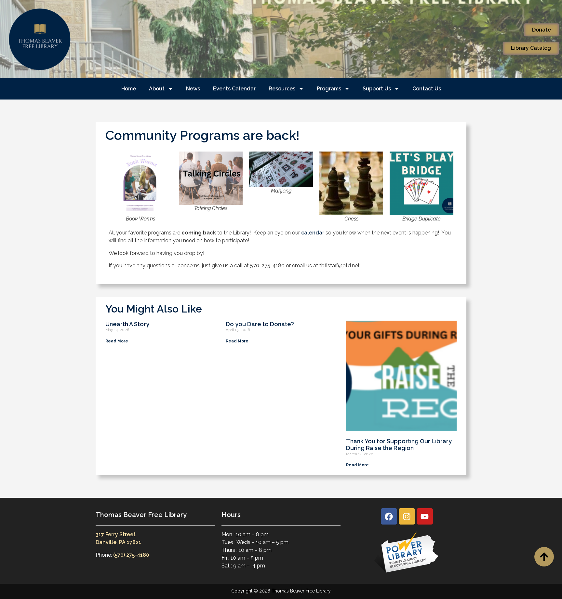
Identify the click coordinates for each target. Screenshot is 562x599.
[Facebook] (389, 516)
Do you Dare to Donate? (260, 324)
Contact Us (426, 89)
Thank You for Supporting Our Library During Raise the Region (399, 445)
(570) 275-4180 (131, 555)
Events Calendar (234, 89)
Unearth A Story (127, 324)
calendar (312, 233)
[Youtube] (425, 516)
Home (128, 89)
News (193, 89)
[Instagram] (407, 516)
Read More (116, 341)
